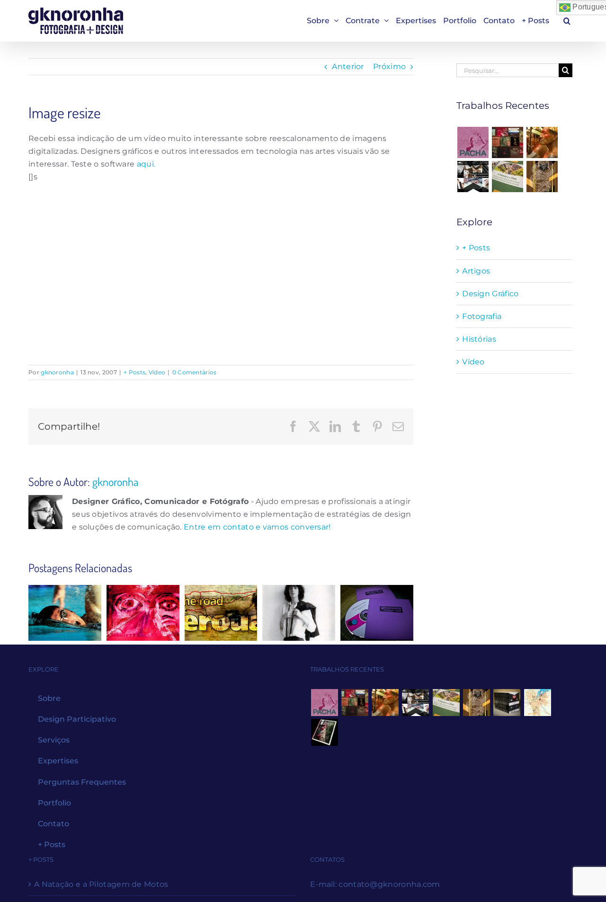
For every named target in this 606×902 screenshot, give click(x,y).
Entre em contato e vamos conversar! (257, 526)
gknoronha (57, 372)
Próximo (389, 66)
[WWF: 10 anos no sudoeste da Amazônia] (324, 732)
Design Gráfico (490, 293)
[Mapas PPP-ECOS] (537, 702)
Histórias (479, 339)
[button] (566, 20)
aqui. (146, 163)
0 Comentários (194, 372)
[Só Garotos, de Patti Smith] (298, 613)
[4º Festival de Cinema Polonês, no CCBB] (376, 613)
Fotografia (481, 316)
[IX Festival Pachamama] (472, 142)
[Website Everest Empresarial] (472, 176)
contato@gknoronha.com (389, 884)
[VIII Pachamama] (542, 176)
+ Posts (134, 372)
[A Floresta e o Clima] (507, 176)
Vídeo (157, 372)
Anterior (348, 66)
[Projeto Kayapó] (507, 702)
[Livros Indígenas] (507, 142)
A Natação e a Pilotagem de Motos (101, 884)
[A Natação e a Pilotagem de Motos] (64, 613)
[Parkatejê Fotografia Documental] (542, 142)
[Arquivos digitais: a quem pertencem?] (143, 613)
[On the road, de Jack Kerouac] (221, 613)
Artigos (476, 270)
